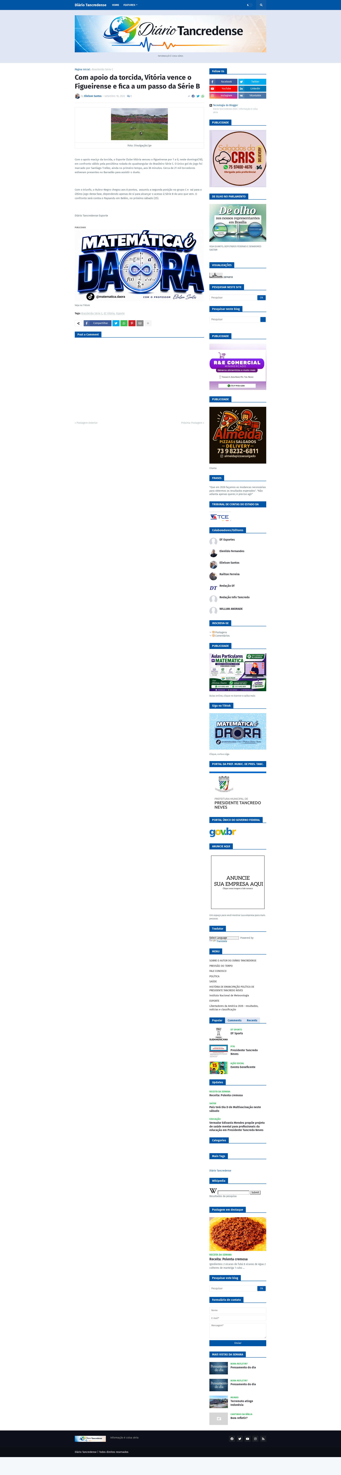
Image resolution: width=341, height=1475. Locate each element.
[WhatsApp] (203, 96)
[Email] (140, 323)
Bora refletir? (239, 1418)
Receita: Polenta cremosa (226, 1095)
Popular (217, 1020)
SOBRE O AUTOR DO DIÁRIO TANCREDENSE (232, 960)
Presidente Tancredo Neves (244, 1052)
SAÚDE (213, 981)
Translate (221, 941)
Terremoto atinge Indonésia (242, 1403)
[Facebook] (193, 96)
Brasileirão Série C (102, 69)
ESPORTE (214, 1000)
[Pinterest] (132, 323)
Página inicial (82, 69)
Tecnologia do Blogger (225, 105)
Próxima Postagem (191, 422)
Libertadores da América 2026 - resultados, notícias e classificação (233, 1008)
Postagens (221, 632)
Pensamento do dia (243, 1367)
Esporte (120, 313)
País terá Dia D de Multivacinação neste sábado (235, 1109)
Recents (252, 1020)
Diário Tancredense (90, 5)
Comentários (222, 635)
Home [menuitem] (115, 5)
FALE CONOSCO (217, 971)
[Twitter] (198, 96)
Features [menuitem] (129, 5)
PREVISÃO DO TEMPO (221, 965)
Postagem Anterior (87, 422)
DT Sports (237, 1033)
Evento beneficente (243, 1067)
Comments (235, 1020)
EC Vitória (109, 313)
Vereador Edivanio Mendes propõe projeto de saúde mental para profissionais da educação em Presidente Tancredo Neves (237, 1126)
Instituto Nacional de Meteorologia (229, 995)
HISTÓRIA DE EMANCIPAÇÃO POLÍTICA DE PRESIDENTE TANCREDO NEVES (231, 988)
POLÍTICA (214, 976)
